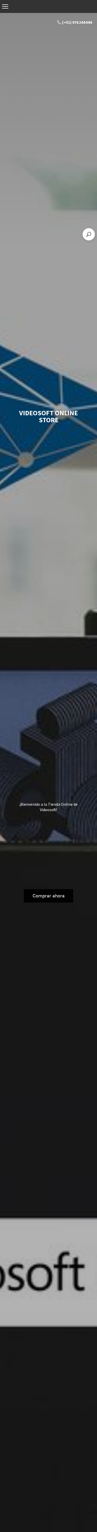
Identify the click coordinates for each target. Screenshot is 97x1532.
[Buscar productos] (89, 234)
